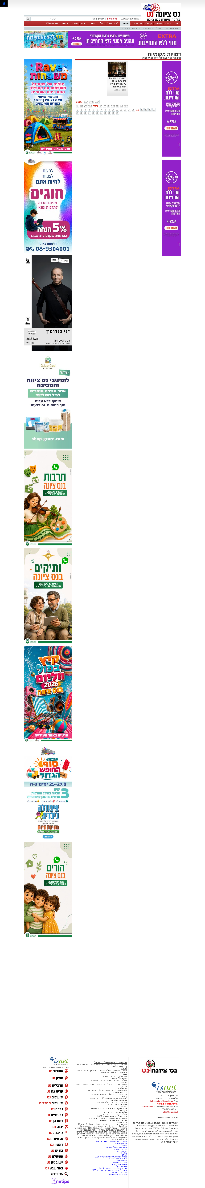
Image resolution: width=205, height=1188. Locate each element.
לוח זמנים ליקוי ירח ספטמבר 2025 (113, 1168)
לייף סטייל (113, 23)
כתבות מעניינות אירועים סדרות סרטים (92, 1132)
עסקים (112, 1094)
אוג (108, 106)
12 (121, 110)
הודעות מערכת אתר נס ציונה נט (111, 1130)
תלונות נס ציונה (102, 1102)
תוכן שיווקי (123, 1094)
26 (97, 113)
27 (101, 113)
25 (93, 113)
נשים (92, 1124)
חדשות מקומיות (112, 1064)
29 (109, 113)
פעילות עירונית (105, 1070)
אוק (117, 106)
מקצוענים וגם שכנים (99, 1094)
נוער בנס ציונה (70, 23)
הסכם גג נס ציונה (120, 1162)
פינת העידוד (122, 1122)
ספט (113, 106)
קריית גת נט (122, 1151)
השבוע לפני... (121, 1090)
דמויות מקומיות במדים (132, 28)
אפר (90, 106)
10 (113, 110)
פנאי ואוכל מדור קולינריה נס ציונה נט (109, 1108)
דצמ (126, 106)
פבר (81, 106)
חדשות (168, 23)
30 (113, 113)
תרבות (84, 23)
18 (146, 110)
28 (105, 113)
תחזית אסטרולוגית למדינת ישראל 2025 (111, 1157)
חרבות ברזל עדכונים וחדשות (113, 1120)
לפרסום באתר (98, 19)
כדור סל (114, 1076)
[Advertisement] (48, 988)
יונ (101, 106)
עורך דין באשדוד (120, 1149)
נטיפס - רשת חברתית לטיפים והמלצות (111, 1141)
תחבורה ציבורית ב (87, 1136)
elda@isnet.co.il (170, 1112)
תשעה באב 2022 (88, 1130)
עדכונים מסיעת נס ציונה (117, 1134)
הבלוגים (123, 1126)
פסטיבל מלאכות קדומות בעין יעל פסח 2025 (109, 1170)
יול (105, 106)
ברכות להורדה (111, 1128)
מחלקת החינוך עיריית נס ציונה (114, 1114)
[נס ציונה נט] (159, 1076)
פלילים (124, 1064)
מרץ (85, 106)
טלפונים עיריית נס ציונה (115, 1112)
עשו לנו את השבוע (153, 28)
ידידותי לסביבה (119, 1078)
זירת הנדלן (112, 1126)
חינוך (125, 1070)
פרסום (124, 1155)
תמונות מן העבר (90, 1090)
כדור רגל (123, 1076)
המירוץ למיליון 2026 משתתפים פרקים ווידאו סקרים (106, 1138)
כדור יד (105, 1076)
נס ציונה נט (175, 57)
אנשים (125, 23)
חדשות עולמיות (118, 1066)
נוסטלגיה (122, 1088)
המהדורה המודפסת (119, 1124)
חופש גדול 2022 (95, 1128)
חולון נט (123, 1153)
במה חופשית (95, 1098)
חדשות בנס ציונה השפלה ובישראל (110, 1062)
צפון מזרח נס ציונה (119, 1172)
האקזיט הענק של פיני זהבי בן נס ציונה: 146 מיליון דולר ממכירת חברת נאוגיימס (117, 84)
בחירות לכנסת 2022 (118, 1132)
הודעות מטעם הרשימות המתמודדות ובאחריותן (108, 1118)
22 (81, 113)
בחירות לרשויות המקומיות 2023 (112, 1116)
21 (77, 113)
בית (177, 23)
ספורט (158, 23)
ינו (77, 106)
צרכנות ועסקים (120, 1092)
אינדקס (124, 1106)
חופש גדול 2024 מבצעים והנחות (91, 1134)
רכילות (124, 1080)
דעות (94, 23)
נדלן (101, 23)
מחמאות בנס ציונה (119, 1102)
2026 (97, 102)
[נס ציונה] (161, 20)
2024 (86, 102)
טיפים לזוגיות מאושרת (118, 1174)
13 (125, 110)
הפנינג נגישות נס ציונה (117, 1159)
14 (129, 110)
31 (117, 113)
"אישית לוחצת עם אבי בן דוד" (115, 1098)
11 (117, 110)
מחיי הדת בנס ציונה (108, 1072)
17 (142, 110)
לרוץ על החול (121, 1166)
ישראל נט (123, 1145)
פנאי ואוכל (122, 1110)
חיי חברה (137, 23)
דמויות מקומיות (171, 28)
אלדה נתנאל (147, 1106)
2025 (91, 102)
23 (85, 113)
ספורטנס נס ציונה (119, 1164)
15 (133, 110)
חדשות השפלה (97, 1064)
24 (89, 113)
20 (154, 110)
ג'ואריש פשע (122, 1161)
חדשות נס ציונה (99, 1126)
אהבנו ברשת (102, 1124)
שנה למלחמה (121, 1136)
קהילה (148, 23)
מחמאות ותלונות (119, 1100)
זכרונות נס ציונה (106, 1090)
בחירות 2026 (52, 23)
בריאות (117, 1070)
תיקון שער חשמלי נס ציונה (116, 1147)
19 (150, 110)
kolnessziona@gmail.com (161, 1101)
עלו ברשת (94, 1080)
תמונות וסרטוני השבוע (110, 1080)
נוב (121, 106)
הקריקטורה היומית (105, 1136)
